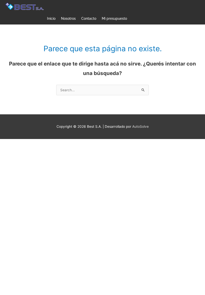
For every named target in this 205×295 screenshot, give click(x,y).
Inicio (51, 18)
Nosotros (68, 18)
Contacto (88, 18)
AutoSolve (140, 126)
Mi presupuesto (114, 18)
